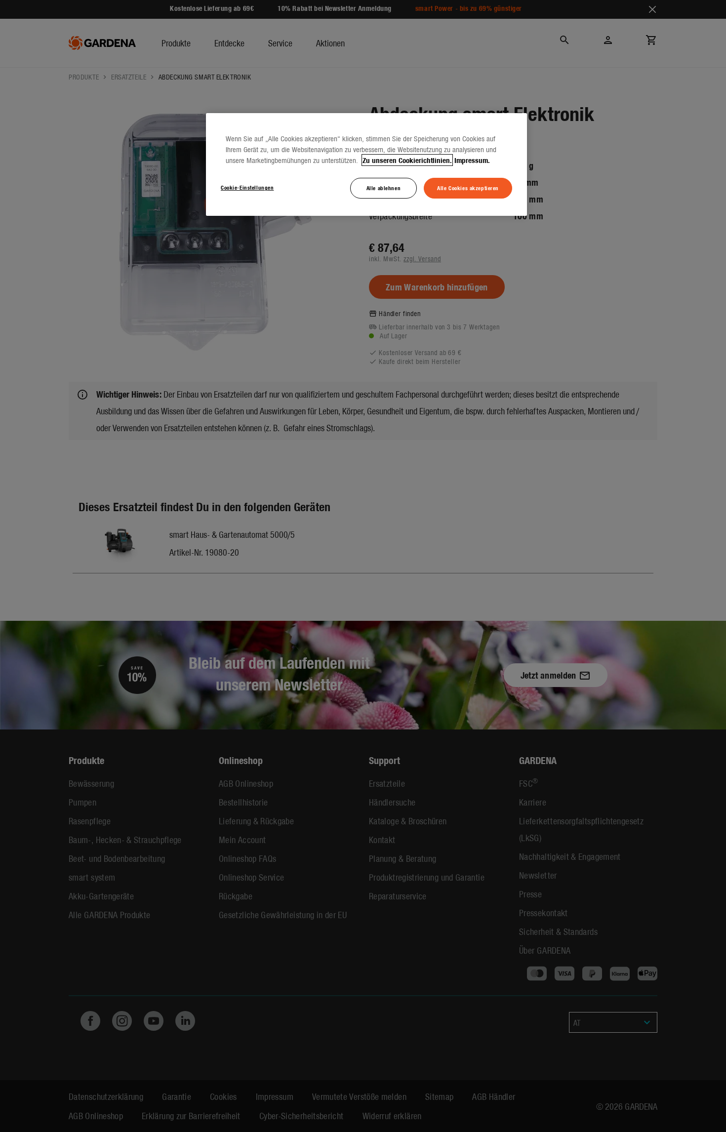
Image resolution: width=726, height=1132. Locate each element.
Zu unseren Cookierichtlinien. (407, 160)
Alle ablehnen (383, 188)
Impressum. (472, 160)
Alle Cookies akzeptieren (468, 188)
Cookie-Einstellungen (247, 187)
